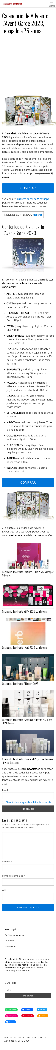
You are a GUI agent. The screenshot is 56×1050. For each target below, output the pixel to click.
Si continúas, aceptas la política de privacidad (29, 802)
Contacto (9, 940)
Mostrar (37, 214)
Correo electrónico (13, 876)
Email (5, 790)
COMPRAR (28, 188)
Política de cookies (14, 935)
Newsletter (10, 946)
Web (4, 890)
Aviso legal (10, 929)
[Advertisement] (28, 66)
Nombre (7, 861)
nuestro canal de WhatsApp (33, 199)
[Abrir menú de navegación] (51, 2)
